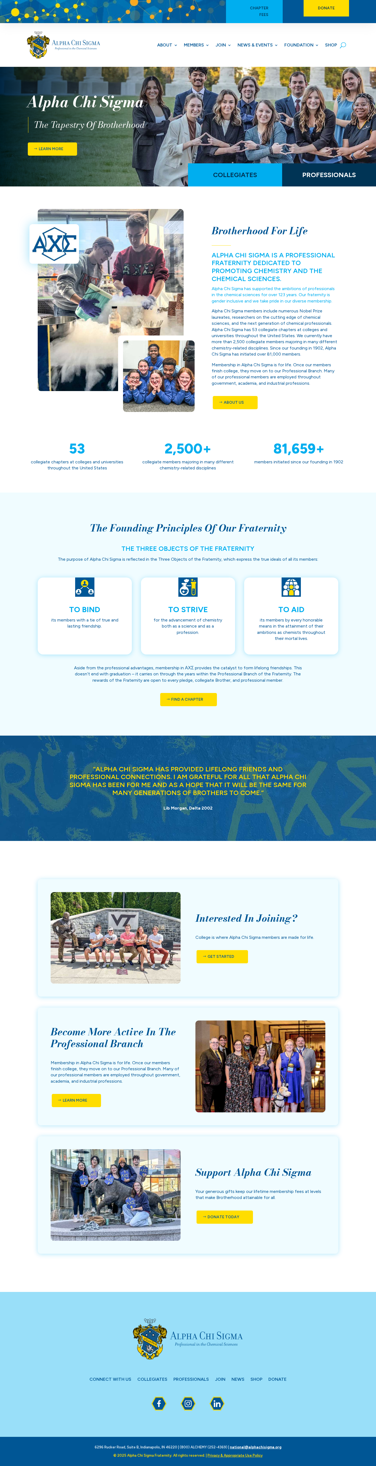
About (164, 45)
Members (194, 45)
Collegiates (235, 175)
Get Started (221, 956)
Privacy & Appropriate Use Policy (235, 1455)
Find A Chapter (187, 699)
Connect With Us (110, 1379)
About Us (234, 402)
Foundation (299, 45)
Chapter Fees (259, 11)
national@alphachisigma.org (255, 1447)
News (237, 1379)
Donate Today (223, 1217)
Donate (326, 8)
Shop (331, 45)
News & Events (255, 45)
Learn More (51, 149)
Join (221, 45)
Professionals (329, 175)
